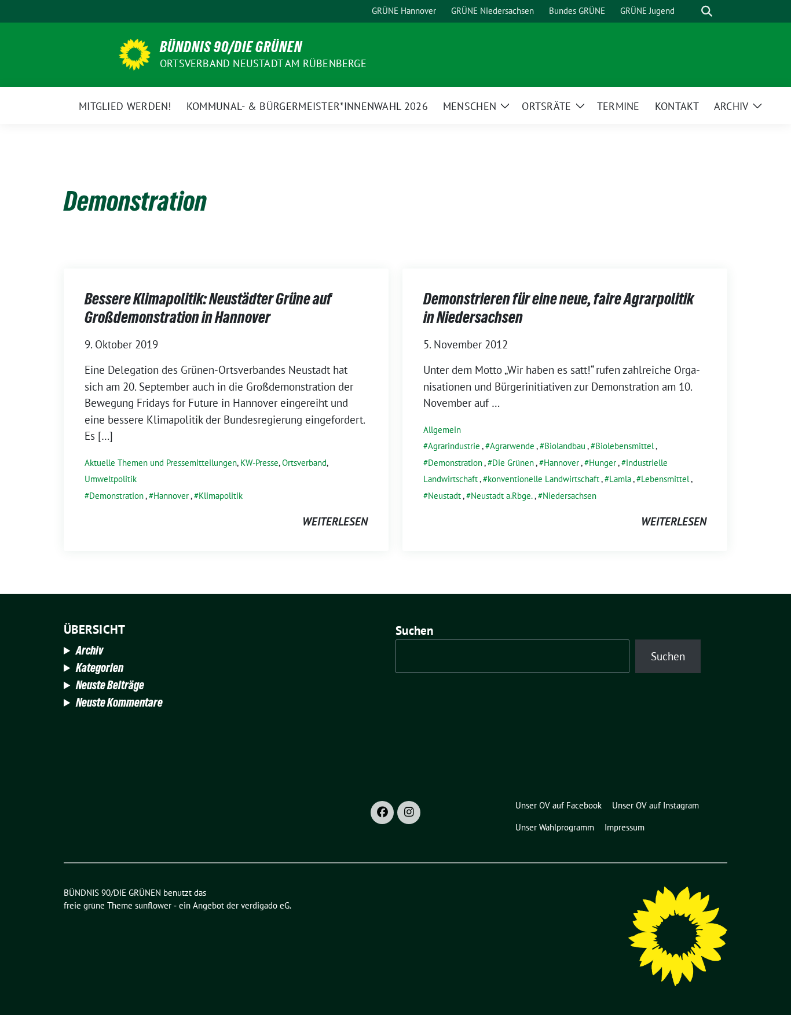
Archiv (89, 650)
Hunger (602, 462)
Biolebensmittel (624, 445)
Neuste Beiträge (110, 685)
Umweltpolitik (111, 478)
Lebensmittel (665, 478)
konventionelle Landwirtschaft (543, 478)
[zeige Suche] (706, 11)
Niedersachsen (569, 495)
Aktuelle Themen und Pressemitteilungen (161, 462)
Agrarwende (512, 445)
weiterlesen (335, 521)
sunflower (153, 905)
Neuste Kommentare (119, 703)
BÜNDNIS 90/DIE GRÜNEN (231, 47)
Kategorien (99, 668)
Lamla (620, 478)
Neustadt (444, 495)
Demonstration (116, 495)
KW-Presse (259, 462)
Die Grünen (513, 462)
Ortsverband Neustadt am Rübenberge (263, 63)
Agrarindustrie (454, 445)
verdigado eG (265, 905)
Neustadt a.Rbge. (502, 495)
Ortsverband (304, 462)
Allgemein (442, 429)
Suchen (414, 630)
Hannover (171, 495)
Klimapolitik (221, 495)
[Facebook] (382, 812)
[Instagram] (408, 812)
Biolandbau (564, 445)
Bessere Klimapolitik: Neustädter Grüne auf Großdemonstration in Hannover (208, 307)
